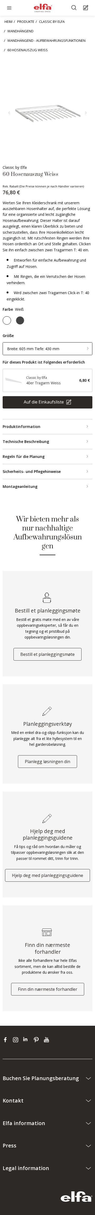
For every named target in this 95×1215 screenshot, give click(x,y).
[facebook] (6, 1039)
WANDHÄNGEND (20, 31)
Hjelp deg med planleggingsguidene (47, 875)
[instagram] (17, 1039)
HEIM (8, 21)
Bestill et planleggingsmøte (47, 654)
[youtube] (47, 1039)
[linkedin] (27, 1039)
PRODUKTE (25, 21)
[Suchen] (74, 8)
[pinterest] (37, 1039)
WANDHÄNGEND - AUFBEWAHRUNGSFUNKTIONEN (46, 40)
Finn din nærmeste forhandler (47, 989)
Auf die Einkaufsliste (44, 402)
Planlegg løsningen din (47, 761)
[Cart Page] (86, 8)
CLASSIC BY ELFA (52, 21)
